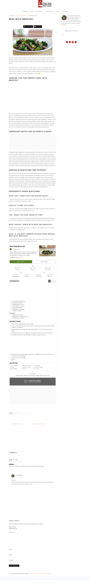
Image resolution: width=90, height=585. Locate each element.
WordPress (48, 582)
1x (49, 281)
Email (10, 554)
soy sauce (30, 413)
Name (10, 549)
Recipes (20, 412)
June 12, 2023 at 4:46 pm (18, 461)
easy (20, 413)
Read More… (64, 24)
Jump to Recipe (29, 26)
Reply (10, 469)
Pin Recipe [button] (45, 261)
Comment (12, 532)
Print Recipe (38, 26)
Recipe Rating (12, 526)
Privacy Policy (55, 582)
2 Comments (24, 22)
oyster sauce (23, 413)
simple (27, 413)
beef (14, 413)
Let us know (31, 382)
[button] (10, 257)
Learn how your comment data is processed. (40, 573)
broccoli (17, 413)
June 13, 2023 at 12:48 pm (21, 477)
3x (54, 281)
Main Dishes (15, 412)
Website (11, 560)
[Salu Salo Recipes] (45, 7)
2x (51, 281)
